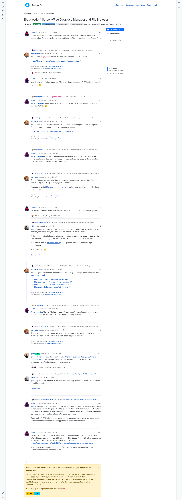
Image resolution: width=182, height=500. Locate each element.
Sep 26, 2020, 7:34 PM (49, 32)
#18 (100, 309)
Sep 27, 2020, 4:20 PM (54, 354)
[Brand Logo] (27, 5)
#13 (100, 153)
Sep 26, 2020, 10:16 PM (50, 153)
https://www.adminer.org (56, 187)
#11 (100, 100)
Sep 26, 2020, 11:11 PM (49, 207)
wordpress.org (37, 275)
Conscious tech (35, 255)
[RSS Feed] (120, 24)
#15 (100, 207)
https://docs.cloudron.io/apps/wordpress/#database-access (55, 61)
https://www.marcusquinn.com (52, 68)
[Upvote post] (96, 43)
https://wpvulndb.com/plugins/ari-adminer (51, 287)
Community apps (132, 5)
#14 (100, 177)
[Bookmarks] (3, 19)
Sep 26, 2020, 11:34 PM (54, 330)
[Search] (3, 23)
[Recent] (3, 6)
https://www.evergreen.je (55, 66)
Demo (143, 5)
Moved (29, 24)
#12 (100, 121)
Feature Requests (49, 24)
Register (30, 493)
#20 (99, 354)
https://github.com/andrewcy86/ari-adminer (51, 282)
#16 (100, 226)
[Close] (98, 467)
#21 (100, 377)
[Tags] (3, 11)
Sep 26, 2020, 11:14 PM (47, 226)
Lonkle (33, 32)
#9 (100, 53)
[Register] (179, 6)
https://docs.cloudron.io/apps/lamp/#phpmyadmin (51, 131)
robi (32, 226)
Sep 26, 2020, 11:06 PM (54, 177)
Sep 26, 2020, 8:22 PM (54, 53)
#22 (99, 403)
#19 (100, 330)
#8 (100, 32)
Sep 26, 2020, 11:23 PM (50, 309)
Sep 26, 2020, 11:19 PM (54, 269)
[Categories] (3, 2)
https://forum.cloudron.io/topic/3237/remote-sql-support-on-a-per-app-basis (62, 443)
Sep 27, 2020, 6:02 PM (49, 432)
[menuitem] (179, 2)
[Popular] (3, 15)
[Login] (179, 2)
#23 (99, 432)
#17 (100, 269)
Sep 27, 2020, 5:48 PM (47, 377)
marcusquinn (35, 53)
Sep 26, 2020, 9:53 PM (54, 121)
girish (36, 222)
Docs (149, 5)
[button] (3, 493)
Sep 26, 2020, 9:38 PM (49, 100)
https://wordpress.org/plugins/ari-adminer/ (51, 279)
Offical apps (119, 5)
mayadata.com (53, 243)
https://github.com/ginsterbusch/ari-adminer (52, 284)
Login (37, 493)
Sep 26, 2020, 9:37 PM (49, 79)
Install (155, 5)
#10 (100, 79)
